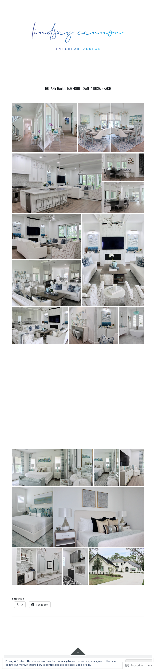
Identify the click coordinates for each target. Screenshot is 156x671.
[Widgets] (78, 651)
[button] (28, 127)
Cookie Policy (83, 664)
